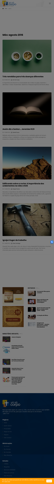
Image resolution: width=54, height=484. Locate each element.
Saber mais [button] (7, 481)
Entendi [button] (49, 481)
